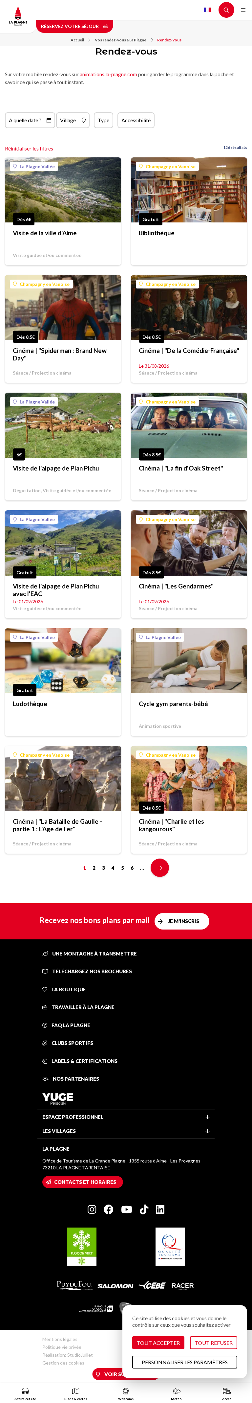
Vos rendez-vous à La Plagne (120, 39)
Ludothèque (30, 703)
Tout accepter (158, 1343)
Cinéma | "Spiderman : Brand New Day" (60, 354)
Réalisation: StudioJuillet (67, 1355)
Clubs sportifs (72, 1043)
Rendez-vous (169, 39)
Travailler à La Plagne (83, 1007)
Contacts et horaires (85, 1182)
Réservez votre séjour (70, 26)
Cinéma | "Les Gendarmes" (176, 586)
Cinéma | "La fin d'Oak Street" (181, 468)
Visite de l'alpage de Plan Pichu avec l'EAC (56, 589)
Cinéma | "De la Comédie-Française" (189, 350)
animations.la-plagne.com (108, 74)
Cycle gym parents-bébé (173, 703)
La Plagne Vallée (37, 166)
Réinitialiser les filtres (29, 148)
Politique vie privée (61, 1347)
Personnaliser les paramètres (185, 1362)
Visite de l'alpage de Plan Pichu (56, 468)
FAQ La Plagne (70, 1025)
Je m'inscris (183, 921)
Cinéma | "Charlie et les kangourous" (171, 825)
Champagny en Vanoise (171, 166)
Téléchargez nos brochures (91, 971)
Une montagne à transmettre (94, 953)
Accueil (77, 39)
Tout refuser (214, 1343)
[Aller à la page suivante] (160, 868)
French (207, 10)
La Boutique (68, 989)
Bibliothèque (157, 233)
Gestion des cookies (63, 1363)
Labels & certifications (84, 1061)
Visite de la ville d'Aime (45, 233)
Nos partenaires (75, 1079)
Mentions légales (59, 1339)
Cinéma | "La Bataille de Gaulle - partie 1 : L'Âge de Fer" (57, 825)
